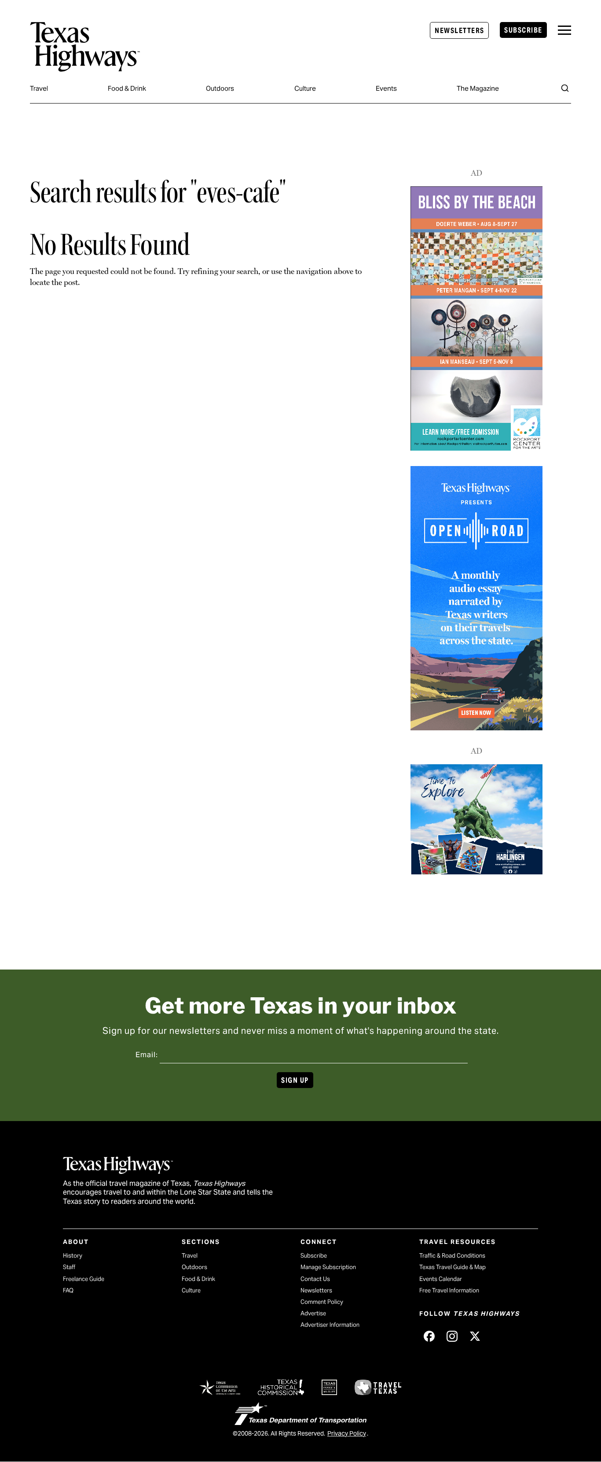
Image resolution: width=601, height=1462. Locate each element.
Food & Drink (127, 88)
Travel (39, 88)
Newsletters (459, 30)
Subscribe (523, 30)
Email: (147, 1054)
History (72, 1255)
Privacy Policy (346, 1433)
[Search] (565, 88)
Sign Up (294, 1080)
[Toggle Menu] (564, 30)
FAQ (68, 1290)
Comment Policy (321, 1302)
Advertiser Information (329, 1325)
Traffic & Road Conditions (452, 1255)
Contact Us (315, 1279)
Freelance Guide (83, 1279)
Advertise (313, 1313)
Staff (69, 1267)
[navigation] (564, 30)
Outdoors (220, 88)
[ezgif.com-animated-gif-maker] (476, 727)
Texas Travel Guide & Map (452, 1267)
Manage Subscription (328, 1267)
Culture (305, 88)
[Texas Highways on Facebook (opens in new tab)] (429, 1336)
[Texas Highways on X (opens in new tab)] (474, 1336)
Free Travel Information (449, 1290)
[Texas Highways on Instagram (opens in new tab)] (452, 1336)
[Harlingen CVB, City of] (476, 872)
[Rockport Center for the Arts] (476, 448)
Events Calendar (440, 1279)
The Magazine (478, 88)
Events (386, 88)
